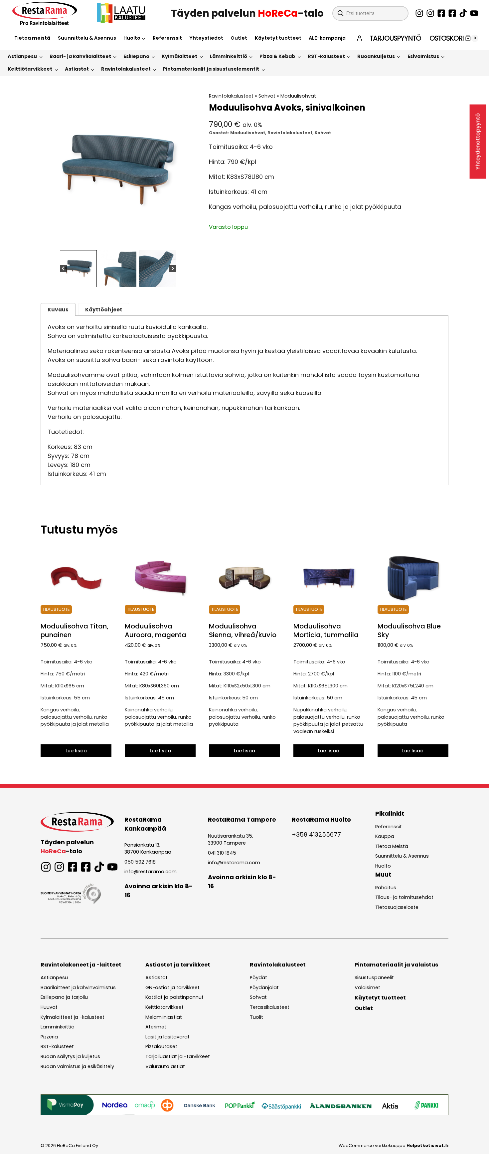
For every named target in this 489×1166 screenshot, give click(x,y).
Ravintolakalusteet (126, 69)
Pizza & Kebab (277, 56)
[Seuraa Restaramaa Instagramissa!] (419, 13)
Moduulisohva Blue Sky (409, 630)
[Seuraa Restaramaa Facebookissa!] (441, 13)
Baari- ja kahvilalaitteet (80, 56)
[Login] (359, 38)
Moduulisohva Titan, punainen (74, 630)
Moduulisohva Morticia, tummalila (326, 630)
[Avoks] (118, 170)
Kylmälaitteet (179, 56)
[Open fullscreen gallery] (188, 240)
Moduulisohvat (298, 96)
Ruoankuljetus (376, 56)
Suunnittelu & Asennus (87, 38)
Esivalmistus (423, 56)
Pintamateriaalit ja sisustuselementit (211, 69)
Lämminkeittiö (228, 56)
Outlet (239, 38)
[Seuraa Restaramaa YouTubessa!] (474, 13)
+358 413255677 (316, 834)
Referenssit (167, 38)
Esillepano (136, 56)
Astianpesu (22, 56)
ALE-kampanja (327, 38)
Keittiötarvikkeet (30, 69)
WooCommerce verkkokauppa (393, 1145)
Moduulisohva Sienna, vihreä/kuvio (242, 630)
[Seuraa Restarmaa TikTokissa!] (463, 13)
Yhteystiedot (206, 38)
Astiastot (77, 69)
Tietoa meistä (32, 38)
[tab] (112, 240)
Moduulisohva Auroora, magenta (155, 630)
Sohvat (266, 96)
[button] (78, 268)
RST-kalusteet (326, 56)
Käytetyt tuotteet (278, 38)
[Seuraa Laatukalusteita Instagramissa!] (430, 13)
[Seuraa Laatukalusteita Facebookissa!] (452, 13)
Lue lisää (76, 750)
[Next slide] (172, 268)
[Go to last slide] (63, 268)
